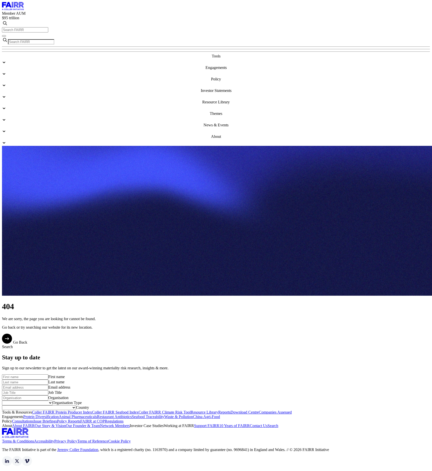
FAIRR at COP (92, 421)
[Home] (13, 9)
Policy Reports (68, 421)
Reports (224, 412)
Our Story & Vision (50, 426)
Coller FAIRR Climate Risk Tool (164, 412)
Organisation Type (67, 403)
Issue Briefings (45, 421)
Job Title (55, 392)
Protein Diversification (41, 417)
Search (273, 426)
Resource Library (204, 412)
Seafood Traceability (148, 417)
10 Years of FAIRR (234, 426)
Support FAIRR (206, 426)
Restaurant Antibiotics (114, 417)
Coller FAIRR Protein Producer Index (62, 412)
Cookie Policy (119, 441)
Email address (59, 387)
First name (56, 377)
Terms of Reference (92, 441)
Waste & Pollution (178, 417)
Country (82, 407)
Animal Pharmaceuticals (78, 417)
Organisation (58, 398)
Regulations (114, 421)
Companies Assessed (275, 412)
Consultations (23, 421)
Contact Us (259, 426)
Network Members (115, 426)
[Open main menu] (4, 36)
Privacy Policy (65, 441)
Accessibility (44, 441)
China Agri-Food (206, 417)
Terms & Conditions (18, 441)
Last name (56, 382)
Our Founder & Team (83, 426)
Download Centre (244, 412)
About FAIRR (23, 426)
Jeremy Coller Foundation (77, 450)
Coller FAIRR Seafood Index (115, 412)
